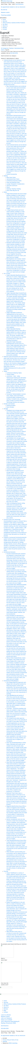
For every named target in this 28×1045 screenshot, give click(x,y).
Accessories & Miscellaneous (11, 680)
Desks (5, 192)
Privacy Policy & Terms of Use (10, 1040)
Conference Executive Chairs (13, 180)
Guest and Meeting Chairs (13, 182)
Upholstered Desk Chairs (12, 179)
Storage (6, 408)
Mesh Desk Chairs (11, 177)
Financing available (6, 15)
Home (4, 19)
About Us (5, 26)
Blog (5, 1010)
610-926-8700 (14, 53)
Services (5, 21)
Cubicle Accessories (11, 174)
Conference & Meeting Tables (14, 373)
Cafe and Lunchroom (11, 185)
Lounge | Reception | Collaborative (15, 184)
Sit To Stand (7, 273)
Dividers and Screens (9, 403)
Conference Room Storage (13, 469)
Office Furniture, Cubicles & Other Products (14, 22)
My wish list (4, 9)
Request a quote (5, 12)
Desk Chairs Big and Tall (12, 190)
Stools (8, 187)
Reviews (5, 27)
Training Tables (10, 374)
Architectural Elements (9, 552)
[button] (3, 17)
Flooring (6, 871)
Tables (5, 371)
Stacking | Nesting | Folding (13, 188)
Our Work (5, 24)
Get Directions (19, 4)
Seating (11, 48)
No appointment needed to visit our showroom (13, 7)
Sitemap (5, 1041)
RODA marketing (13, 1043)
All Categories (4, 48)
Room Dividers (10, 407)
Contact (5, 29)
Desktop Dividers (10, 405)
